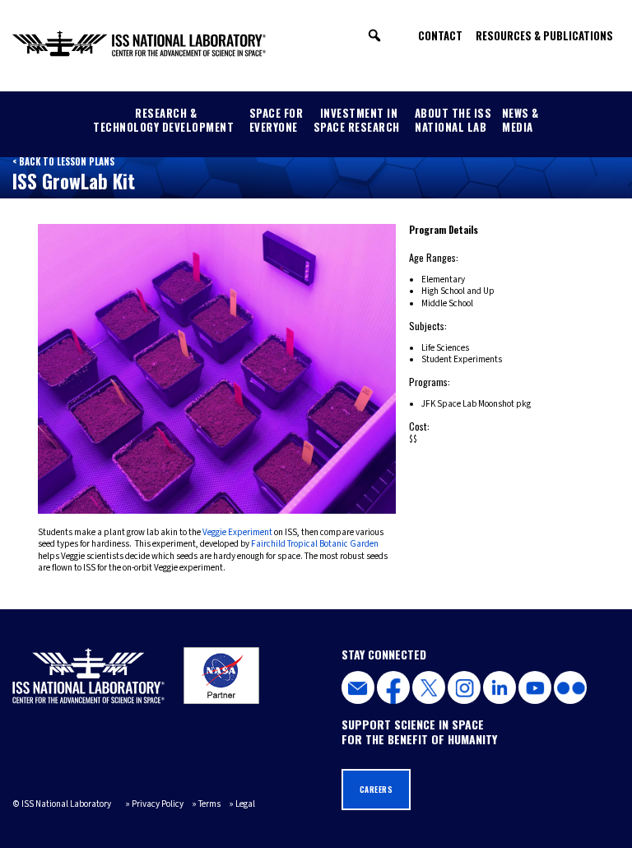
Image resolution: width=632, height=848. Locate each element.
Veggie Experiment (237, 532)
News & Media (520, 120)
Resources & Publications (544, 35)
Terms (209, 804)
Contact (440, 35)
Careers (376, 789)
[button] (374, 35)
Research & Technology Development (163, 120)
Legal (245, 804)
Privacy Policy (158, 804)
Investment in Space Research (357, 120)
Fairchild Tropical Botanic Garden (315, 544)
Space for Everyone (276, 120)
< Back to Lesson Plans (63, 161)
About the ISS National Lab (453, 120)
